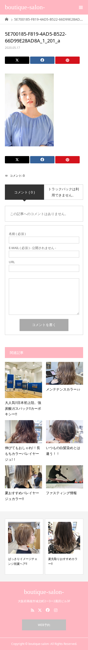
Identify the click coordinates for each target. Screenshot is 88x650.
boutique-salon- (25, 7)
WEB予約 (44, 625)
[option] (24, 547)
